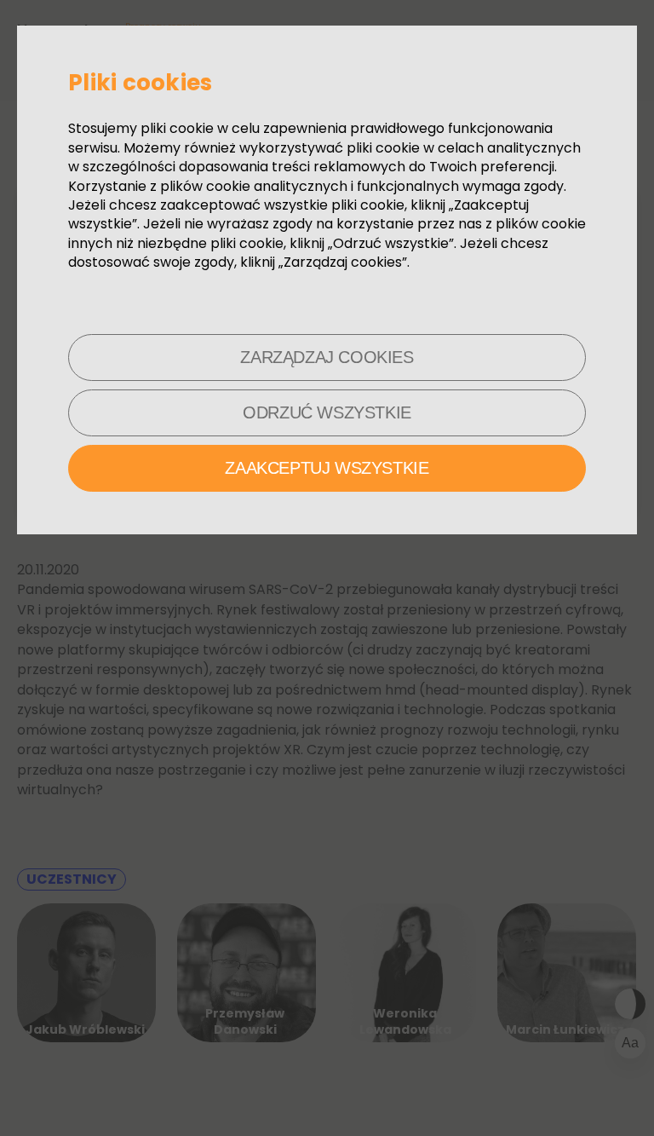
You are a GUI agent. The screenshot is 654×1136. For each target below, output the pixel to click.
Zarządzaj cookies (326, 357)
